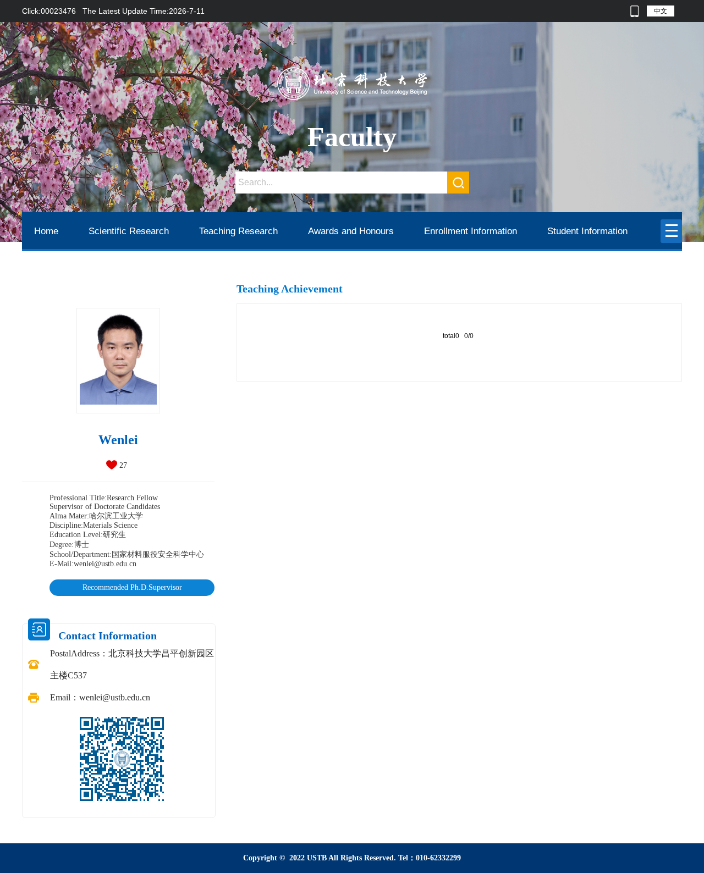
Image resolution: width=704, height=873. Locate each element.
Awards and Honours (351, 231)
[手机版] (634, 11)
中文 (660, 11)
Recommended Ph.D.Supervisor (132, 587)
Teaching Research (238, 231)
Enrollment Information (470, 231)
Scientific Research (129, 231)
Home (46, 231)
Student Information (587, 231)
